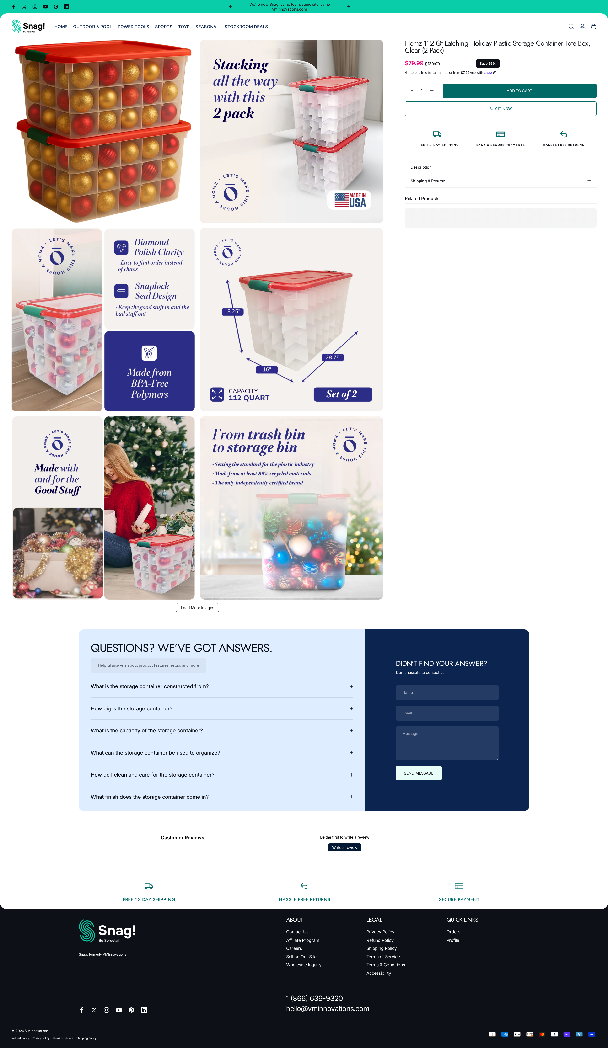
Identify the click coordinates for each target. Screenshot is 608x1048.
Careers (294, 948)
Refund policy (20, 1038)
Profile (453, 940)
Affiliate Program (302, 940)
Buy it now (500, 108)
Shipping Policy (381, 948)
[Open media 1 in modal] (103, 131)
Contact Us (297, 931)
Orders (453, 931)
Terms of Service (383, 956)
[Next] (348, 6)
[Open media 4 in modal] (291, 319)
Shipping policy (86, 1038)
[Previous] (231, 6)
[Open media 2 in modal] (291, 131)
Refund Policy (380, 940)
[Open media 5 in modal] (103, 508)
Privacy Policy (380, 931)
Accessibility (378, 973)
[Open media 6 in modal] (291, 508)
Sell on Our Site (301, 956)
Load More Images (197, 607)
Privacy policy (40, 1038)
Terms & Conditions (385, 964)
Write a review (344, 847)
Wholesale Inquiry (304, 964)
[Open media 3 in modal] (103, 319)
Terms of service (63, 1038)
